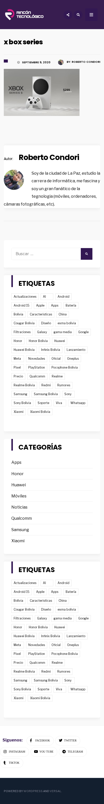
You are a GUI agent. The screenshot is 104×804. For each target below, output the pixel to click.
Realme (57, 376)
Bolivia (18, 314)
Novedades (36, 358)
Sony (67, 394)
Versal (55, 791)
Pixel (17, 367)
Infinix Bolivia (50, 350)
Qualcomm (37, 376)
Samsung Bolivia (46, 394)
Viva (59, 403)
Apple (40, 305)
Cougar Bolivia (24, 323)
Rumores (63, 385)
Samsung (20, 394)
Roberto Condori (49, 157)
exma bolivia (67, 323)
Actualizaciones (25, 296)
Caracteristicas (41, 314)
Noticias (19, 507)
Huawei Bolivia (24, 350)
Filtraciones (22, 332)
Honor (18, 341)
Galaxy (42, 332)
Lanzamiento (76, 350)
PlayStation (36, 367)
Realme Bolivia (24, 385)
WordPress (33, 791)
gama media (63, 332)
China (63, 314)
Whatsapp (77, 403)
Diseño (46, 323)
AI (44, 296)
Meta (17, 358)
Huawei (59, 341)
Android (63, 296)
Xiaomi (18, 412)
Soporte (43, 403)
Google (83, 332)
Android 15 (22, 305)
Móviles (19, 496)
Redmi (46, 385)
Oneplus (73, 358)
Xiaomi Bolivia (40, 412)
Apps (54, 305)
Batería (71, 305)
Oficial (56, 358)
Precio (18, 376)
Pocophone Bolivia (64, 367)
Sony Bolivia (22, 403)
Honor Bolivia (38, 341)
